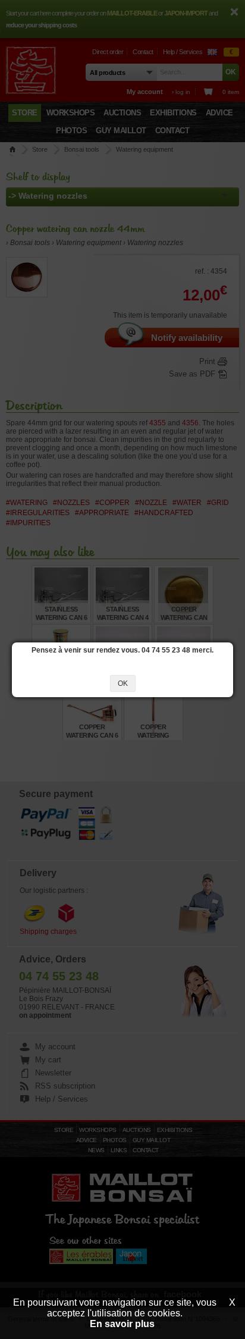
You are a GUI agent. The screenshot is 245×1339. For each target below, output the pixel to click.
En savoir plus (122, 1324)
